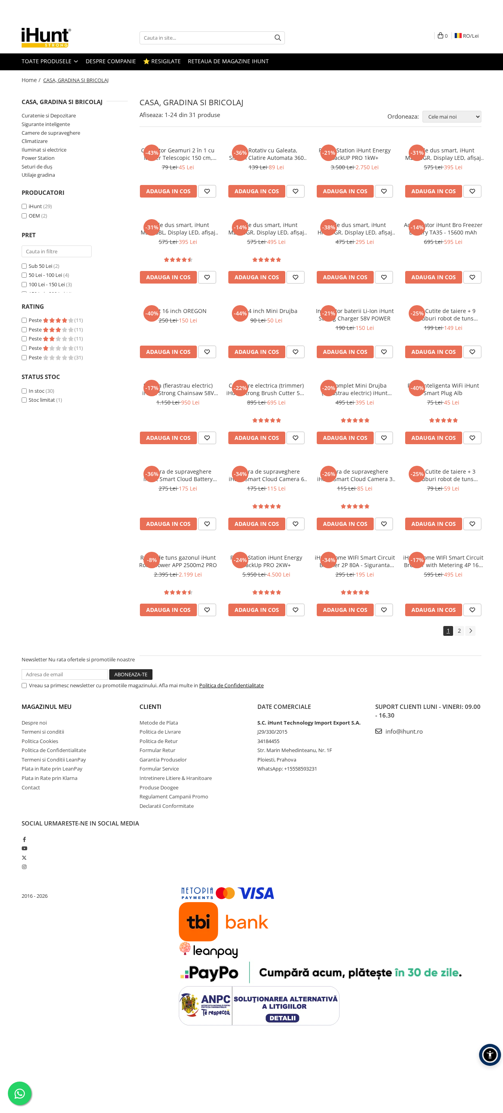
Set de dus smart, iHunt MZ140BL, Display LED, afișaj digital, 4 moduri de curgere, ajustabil (178, 228)
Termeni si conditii (43, 731)
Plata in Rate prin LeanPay (52, 768)
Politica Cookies (40, 741)
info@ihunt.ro (403, 731)
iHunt (35, 206)
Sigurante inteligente (46, 124)
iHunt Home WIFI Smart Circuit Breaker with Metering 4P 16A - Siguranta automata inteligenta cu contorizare (443, 561)
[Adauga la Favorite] (207, 191)
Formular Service (159, 768)
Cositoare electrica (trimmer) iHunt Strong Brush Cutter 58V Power (266, 389)
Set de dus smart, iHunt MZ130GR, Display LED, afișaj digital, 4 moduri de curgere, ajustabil (443, 153)
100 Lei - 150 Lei (47, 284)
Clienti (151, 706)
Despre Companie (111, 61)
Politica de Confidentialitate (231, 685)
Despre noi (34, 722)
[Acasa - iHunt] (61, 38)
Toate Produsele (47, 61)
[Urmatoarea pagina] (470, 631)
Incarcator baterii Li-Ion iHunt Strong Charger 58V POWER (355, 314)
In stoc (36, 390)
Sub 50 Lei (40, 265)
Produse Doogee (159, 787)
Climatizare (35, 141)
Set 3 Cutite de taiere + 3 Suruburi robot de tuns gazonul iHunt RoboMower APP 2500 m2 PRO (443, 475)
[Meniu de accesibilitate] (490, 1055)
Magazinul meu (47, 706)
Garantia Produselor (163, 759)
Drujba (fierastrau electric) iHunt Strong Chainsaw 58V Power (178, 389)
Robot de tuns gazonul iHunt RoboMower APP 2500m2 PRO (178, 561)
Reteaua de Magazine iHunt (228, 61)
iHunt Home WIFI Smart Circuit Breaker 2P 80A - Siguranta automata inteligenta (355, 561)
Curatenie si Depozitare (49, 115)
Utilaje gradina (38, 174)
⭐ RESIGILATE (162, 61)
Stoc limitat (42, 399)
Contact (31, 787)
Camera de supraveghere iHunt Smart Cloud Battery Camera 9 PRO (178, 475)
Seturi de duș (37, 166)
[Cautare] (278, 37)
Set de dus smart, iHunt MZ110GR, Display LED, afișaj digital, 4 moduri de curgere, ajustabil (266, 228)
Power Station (38, 157)
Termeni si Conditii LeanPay (54, 759)
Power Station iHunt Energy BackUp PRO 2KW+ (266, 561)
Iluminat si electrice (44, 149)
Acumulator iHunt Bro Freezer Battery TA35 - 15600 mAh (443, 228)
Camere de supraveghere (51, 132)
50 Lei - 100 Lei (45, 274)
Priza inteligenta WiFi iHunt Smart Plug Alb (443, 389)
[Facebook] (24, 839)
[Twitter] (24, 857)
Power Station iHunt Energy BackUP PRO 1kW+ (355, 153)
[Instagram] (24, 866)
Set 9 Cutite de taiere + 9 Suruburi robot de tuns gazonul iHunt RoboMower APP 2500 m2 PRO (443, 314)
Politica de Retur (159, 741)
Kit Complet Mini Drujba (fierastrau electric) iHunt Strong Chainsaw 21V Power (354, 389)
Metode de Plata (159, 722)
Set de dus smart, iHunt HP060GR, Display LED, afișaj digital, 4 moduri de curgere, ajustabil (355, 228)
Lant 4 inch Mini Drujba (266, 311)
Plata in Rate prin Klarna (49, 778)
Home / (32, 80)
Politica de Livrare (160, 731)
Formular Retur (157, 750)
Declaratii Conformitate (167, 805)
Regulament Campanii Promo (174, 796)
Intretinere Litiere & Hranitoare (176, 778)
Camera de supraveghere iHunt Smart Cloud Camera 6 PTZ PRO (266, 475)
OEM (34, 215)
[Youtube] (24, 848)
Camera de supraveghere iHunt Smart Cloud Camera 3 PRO (355, 475)
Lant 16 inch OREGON (178, 311)
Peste (36, 320)
